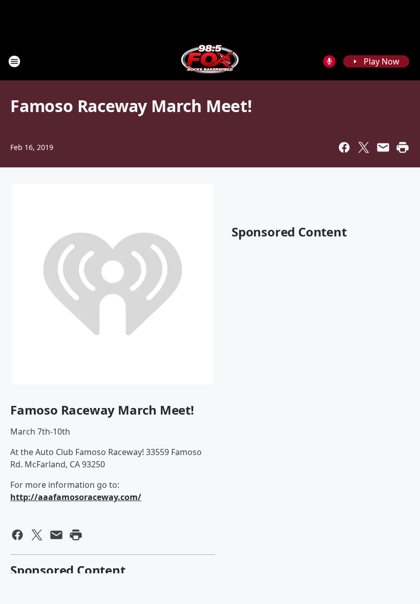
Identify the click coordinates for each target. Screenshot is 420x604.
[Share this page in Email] (383, 147)
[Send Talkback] (329, 61)
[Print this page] (402, 147)
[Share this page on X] (363, 147)
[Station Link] (210, 61)
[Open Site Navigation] (14, 61)
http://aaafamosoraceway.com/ (75, 497)
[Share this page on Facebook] (344, 147)
